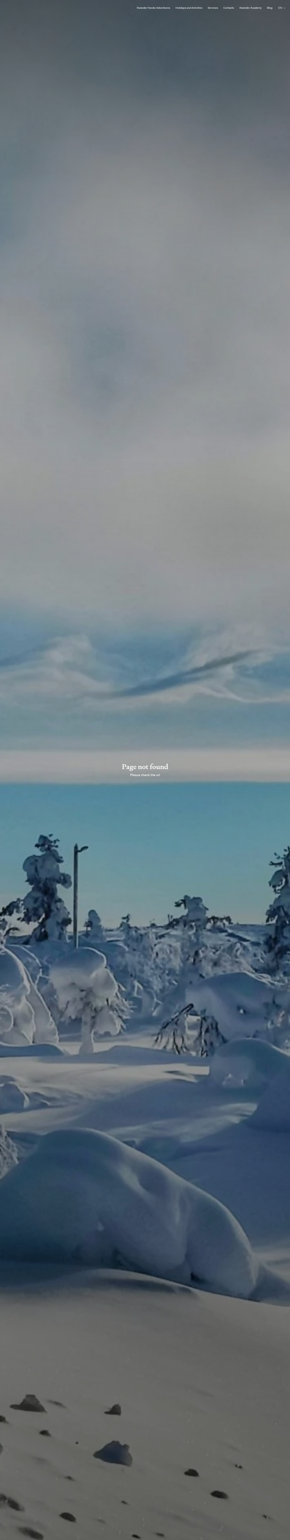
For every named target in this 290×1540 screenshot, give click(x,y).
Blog (269, 7)
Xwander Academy (250, 7)
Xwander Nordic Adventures (153, 7)
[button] (284, 8)
